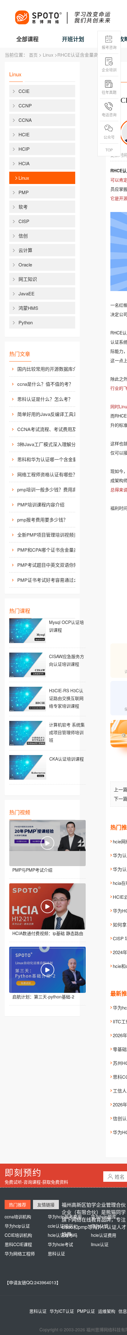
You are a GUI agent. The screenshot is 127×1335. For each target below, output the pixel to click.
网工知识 (27, 279)
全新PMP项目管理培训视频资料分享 (51, 534)
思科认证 (56, 1253)
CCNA (25, 120)
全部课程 (27, 39)
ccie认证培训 (60, 1226)
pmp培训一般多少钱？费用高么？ (51, 489)
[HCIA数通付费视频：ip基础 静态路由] (47, 906)
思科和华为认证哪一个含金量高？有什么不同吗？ (51, 459)
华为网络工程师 (20, 1253)
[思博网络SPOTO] (62, 14)
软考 (23, 206)
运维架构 (106, 1311)
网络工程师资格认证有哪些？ (47, 474)
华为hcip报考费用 (65, 1216)
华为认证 (99, 1226)
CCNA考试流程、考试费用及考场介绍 (51, 429)
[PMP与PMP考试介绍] (47, 843)
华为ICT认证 (62, 1311)
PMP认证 (86, 1311)
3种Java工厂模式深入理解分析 (48, 444)
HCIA (24, 163)
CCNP (25, 105)
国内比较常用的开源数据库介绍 (49, 369)
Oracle (25, 264)
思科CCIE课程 (18, 1244)
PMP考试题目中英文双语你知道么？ (51, 565)
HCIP (24, 149)
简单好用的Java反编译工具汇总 (50, 414)
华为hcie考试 (60, 1244)
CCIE (24, 91)
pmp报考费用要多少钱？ (42, 519)
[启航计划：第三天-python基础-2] (47, 970)
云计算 (25, 250)
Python (25, 322)
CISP (23, 221)
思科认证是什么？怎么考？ (45, 399)
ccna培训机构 (18, 1216)
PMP (23, 192)
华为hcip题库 (103, 1216)
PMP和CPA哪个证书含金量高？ (50, 549)
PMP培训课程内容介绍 (40, 504)
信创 (23, 235)
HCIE (24, 134)
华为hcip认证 (17, 1226)
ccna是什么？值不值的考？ (45, 384)
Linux (48, 55)
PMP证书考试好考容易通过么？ (50, 580)
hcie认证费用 (103, 1235)
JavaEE (26, 293)
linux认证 (100, 1244)
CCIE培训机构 (18, 1235)
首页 (33, 55)
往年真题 (109, 92)
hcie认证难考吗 (62, 1235)
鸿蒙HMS (28, 308)
